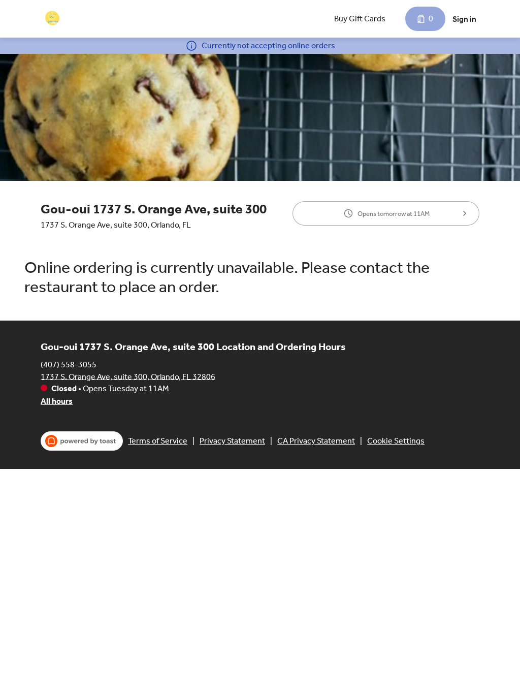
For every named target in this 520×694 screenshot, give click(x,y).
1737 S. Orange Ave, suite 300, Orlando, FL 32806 (128, 376)
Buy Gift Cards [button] (359, 18)
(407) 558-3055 (68, 364)
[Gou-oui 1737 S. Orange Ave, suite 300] (53, 18)
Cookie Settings (396, 441)
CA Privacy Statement (316, 441)
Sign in (464, 19)
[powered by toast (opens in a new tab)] (81, 441)
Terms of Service (157, 441)
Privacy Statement (232, 441)
